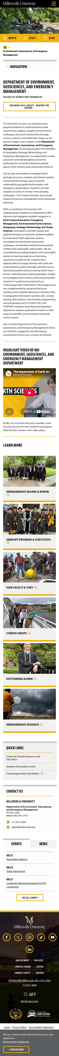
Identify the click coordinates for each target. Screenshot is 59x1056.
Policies (38, 960)
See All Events (30, 897)
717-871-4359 (19, 822)
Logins (40, 966)
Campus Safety (23, 972)
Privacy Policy (19, 1027)
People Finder (23, 966)
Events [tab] (16, 843)
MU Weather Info (29, 1001)
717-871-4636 (29, 985)
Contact (40, 972)
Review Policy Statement (16, 1041)
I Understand (16, 1049)
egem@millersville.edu (23, 827)
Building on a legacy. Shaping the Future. (29, 106)
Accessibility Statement (41, 1027)
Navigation (18, 66)
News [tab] (43, 843)
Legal (7, 1027)
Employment (22, 960)
